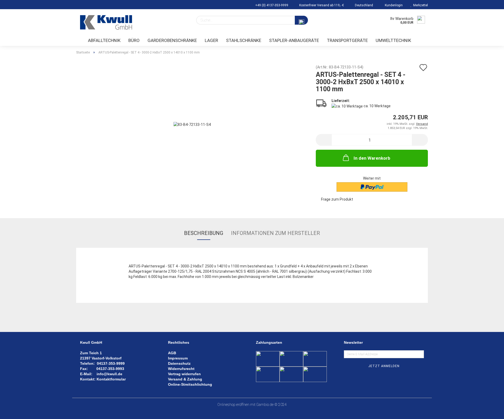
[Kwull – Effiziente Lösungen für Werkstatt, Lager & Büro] (106, 22)
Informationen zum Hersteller (275, 233)
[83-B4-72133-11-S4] (192, 124)
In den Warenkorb (372, 158)
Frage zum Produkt (337, 199)
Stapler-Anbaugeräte (294, 40)
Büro (134, 40)
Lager (211, 40)
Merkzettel (420, 5)
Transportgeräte (347, 40)
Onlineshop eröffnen (233, 404)
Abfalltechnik (104, 40)
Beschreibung (203, 233)
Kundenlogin (393, 5)
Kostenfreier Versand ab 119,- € (321, 5)
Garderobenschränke (172, 40)
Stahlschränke (243, 40)
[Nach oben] (489, 411)
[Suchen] (301, 20)
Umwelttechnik (393, 40)
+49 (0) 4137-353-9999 (271, 5)
